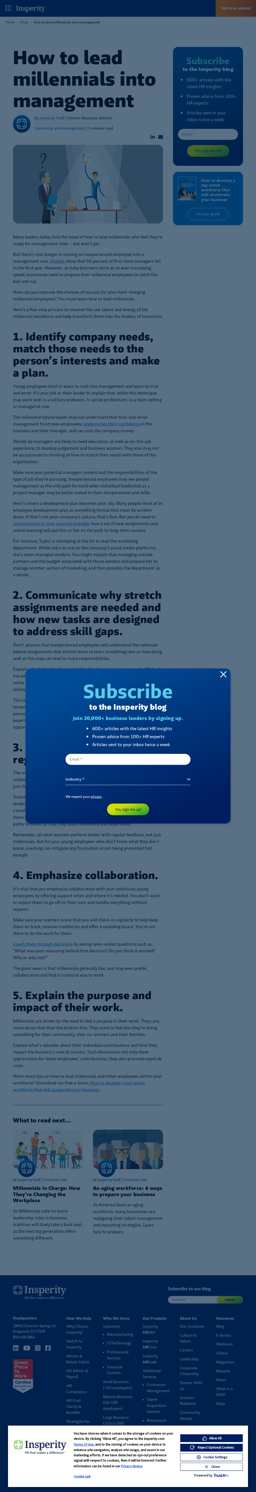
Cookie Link (82, 1476)
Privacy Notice (131, 1466)
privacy (96, 796)
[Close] (223, 674)
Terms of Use (84, 1444)
